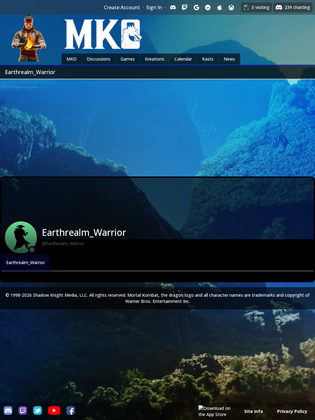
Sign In (154, 7)
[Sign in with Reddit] (208, 7)
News (229, 59)
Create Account (122, 7)
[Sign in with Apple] (219, 7)
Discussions (98, 59)
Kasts (207, 59)
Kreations (154, 59)
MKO (71, 59)
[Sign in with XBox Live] (231, 7)
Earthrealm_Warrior (25, 262)
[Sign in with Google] (196, 7)
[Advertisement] (157, 125)
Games (128, 59)
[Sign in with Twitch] (184, 7)
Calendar (183, 59)
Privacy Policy (292, 411)
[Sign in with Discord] (172, 7)
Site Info (253, 411)
